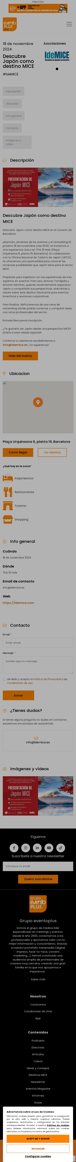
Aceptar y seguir (38, 1138)
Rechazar (38, 1148)
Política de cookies (58, 1125)
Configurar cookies (38, 1156)
